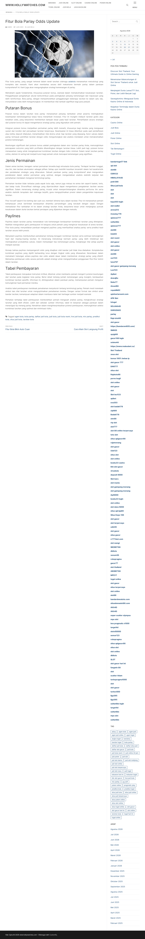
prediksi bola (116, 789)
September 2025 (118, 886)
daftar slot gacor (118, 749)
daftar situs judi (132, 746)
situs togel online (118, 807)
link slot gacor (117, 778)
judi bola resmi (64, 316)
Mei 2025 (115, 907)
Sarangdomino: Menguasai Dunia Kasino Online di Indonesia (125, 100)
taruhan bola (28, 319)
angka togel (116, 739)
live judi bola (76, 316)
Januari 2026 (116, 866)
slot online (131, 810)
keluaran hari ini (117, 774)
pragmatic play (129, 785)
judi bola (53, 316)
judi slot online (117, 764)
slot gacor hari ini (118, 810)
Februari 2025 (117, 923)
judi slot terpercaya (119, 767)
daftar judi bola (41, 316)
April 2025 (115, 912)
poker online (116, 785)
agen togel (130, 735)
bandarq (127, 739)
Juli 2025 (115, 897)
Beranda (9, 12)
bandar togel (116, 742)
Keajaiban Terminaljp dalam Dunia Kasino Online (125, 108)
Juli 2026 (115, 834)
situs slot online (117, 803)
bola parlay (29, 316)
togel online (116, 817)
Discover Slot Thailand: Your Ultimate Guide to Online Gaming (125, 72)
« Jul (113, 59)
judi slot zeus (116, 771)
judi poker (115, 757)
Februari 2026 (117, 860)
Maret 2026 (116, 855)
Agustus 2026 (117, 829)
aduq (114, 732)
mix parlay (87, 316)
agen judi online (117, 735)
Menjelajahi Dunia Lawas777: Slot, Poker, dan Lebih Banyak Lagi (125, 92)
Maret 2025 (116, 918)
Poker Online (116, 138)
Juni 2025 (115, 902)
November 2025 (118, 876)
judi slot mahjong (131, 760)
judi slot (125, 757)
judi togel (127, 771)
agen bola (19, 316)
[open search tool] (127, 5)
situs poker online (118, 800)
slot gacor (131, 807)
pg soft (125, 782)
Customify (53, 935)
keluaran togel (131, 774)
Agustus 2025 (117, 892)
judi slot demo (117, 760)
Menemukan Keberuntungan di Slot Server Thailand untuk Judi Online (124, 82)
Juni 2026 (115, 840)
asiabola (72, 81)
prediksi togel (129, 789)
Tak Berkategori (117, 149)
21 (129, 47)
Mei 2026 (115, 845)
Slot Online (115, 143)
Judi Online (115, 133)
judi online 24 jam (132, 753)
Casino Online (116, 122)
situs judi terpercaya (119, 796)
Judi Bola (30, 27)
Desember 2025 (117, 871)
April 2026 (115, 850)
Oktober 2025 (117, 881)
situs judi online (130, 792)
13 (125, 44)
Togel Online (116, 154)
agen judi (132, 732)
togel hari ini (128, 814)
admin (9, 27)
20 (125, 47)
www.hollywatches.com (25, 5)
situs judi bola (16, 319)
